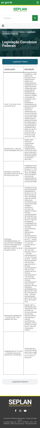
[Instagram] (20, 411)
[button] (3, 26)
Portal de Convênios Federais (13, 32)
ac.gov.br (6, 2)
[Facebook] (15, 411)
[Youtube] (25, 411)
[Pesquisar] (35, 18)
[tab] (20, 61)
